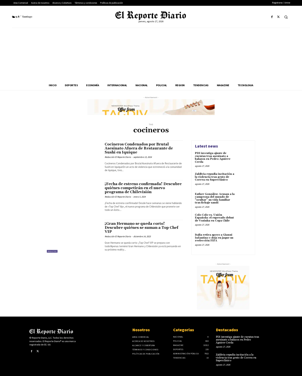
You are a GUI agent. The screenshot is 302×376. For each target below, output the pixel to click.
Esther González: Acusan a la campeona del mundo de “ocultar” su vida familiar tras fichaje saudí (215, 198)
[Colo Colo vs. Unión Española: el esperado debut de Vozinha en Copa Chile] (244, 220)
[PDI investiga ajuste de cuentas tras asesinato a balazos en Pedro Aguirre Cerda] (244, 158)
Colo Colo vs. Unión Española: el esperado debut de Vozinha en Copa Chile (214, 217)
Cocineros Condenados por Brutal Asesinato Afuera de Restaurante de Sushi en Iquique (139, 148)
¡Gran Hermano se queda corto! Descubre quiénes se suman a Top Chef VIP (141, 227)
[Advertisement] (151, 54)
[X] (278, 17)
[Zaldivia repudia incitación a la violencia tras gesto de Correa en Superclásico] (244, 179)
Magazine (52, 251)
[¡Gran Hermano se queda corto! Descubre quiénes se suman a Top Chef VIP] (74, 236)
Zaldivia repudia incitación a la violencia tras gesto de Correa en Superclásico (214, 176)
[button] (286, 17)
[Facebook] (272, 17)
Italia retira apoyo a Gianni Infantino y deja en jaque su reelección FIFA (214, 237)
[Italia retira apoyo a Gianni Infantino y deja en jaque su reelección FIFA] (244, 240)
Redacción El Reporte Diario (118, 157)
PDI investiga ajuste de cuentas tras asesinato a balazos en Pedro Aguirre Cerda (212, 158)
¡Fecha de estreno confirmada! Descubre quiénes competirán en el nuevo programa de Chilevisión (143, 188)
